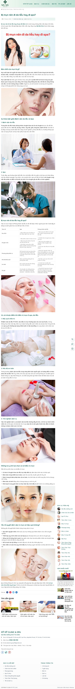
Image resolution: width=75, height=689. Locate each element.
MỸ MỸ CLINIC (14, 687)
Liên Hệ (69, 4)
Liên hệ (44, 676)
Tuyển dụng (45, 668)
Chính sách (59, 687)
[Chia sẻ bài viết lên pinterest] (10, 592)
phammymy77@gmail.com (14, 643)
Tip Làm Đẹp (61, 4)
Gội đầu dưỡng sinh (10, 666)
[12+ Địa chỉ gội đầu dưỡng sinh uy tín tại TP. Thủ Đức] (60, 607)
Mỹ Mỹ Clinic (40, 26)
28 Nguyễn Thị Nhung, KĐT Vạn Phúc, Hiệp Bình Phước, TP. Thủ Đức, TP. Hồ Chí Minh (28, 637)
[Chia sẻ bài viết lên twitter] (13, 592)
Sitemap (72, 687)
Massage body (9, 671)
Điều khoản (66, 687)
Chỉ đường (45, 678)
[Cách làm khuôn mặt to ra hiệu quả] (60, 590)
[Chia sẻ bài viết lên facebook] (7, 592)
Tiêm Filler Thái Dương (11, 678)
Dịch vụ (36, 4)
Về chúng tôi (45, 666)
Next (52, 612)
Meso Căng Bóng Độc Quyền (12, 676)
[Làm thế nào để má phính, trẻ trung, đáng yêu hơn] (60, 597)
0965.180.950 (13, 640)
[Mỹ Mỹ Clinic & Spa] (10, 3)
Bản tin (44, 671)
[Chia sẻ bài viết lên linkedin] (16, 592)
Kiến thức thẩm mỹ (18, 19)
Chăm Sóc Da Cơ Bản (10, 668)
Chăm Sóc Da (45, 4)
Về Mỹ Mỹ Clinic (28, 4)
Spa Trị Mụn (8, 673)
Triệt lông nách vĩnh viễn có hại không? (46, 615)
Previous (4, 612)
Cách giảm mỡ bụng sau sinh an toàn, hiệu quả (9, 615)
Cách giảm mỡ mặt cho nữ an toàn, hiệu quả (27, 615)
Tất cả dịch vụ (8, 680)
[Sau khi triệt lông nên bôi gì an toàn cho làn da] (60, 617)
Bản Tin (54, 4)
